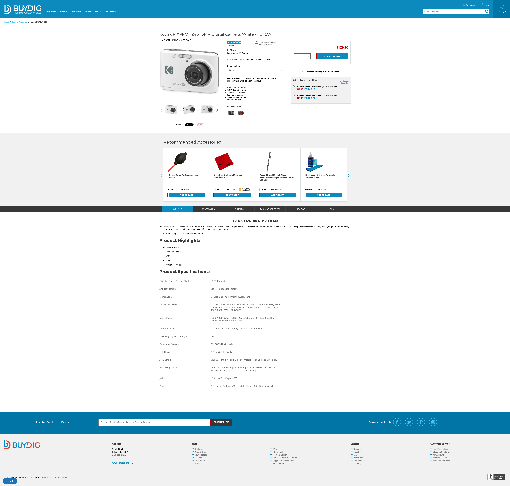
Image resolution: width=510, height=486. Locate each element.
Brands (64, 12)
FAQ (355, 455)
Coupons (76, 12)
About (356, 452)
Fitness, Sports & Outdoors (285, 458)
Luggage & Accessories (283, 460)
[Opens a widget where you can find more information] (10, 481)
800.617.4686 (119, 455)
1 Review (230, 46)
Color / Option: (233, 66)
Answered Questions (269, 43)
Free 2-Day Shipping (441, 449)
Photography (278, 452)
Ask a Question (265, 45)
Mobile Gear (200, 460)
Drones (198, 463)
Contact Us (121, 462)
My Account (438, 455)
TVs (275, 449)
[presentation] (161, 110)
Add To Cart (333, 56)
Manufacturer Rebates (443, 460)
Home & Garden (280, 455)
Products (51, 12)
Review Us (358, 458)
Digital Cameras (19, 22)
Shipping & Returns (441, 452)
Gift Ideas (199, 449)
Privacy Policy (47, 477)
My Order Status (440, 458)
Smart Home (278, 463)
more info (309, 89)
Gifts (98, 12)
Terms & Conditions (61, 477)
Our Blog (357, 463)
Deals (88, 12)
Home (6, 22)
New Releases (201, 455)
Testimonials (359, 460)
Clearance (110, 12)
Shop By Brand (201, 452)
